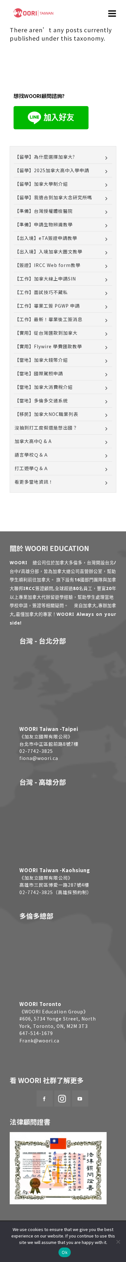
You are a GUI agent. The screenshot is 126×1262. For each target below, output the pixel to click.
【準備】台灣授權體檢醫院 (44, 211)
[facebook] (45, 1098)
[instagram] (62, 1098)
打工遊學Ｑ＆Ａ (31, 468)
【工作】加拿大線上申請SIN (45, 278)
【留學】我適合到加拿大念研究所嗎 (53, 197)
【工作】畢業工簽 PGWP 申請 (47, 305)
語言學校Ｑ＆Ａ (31, 454)
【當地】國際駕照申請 (39, 373)
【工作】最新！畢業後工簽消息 (48, 319)
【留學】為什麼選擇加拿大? (45, 156)
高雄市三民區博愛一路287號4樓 (54, 885)
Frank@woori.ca (39, 1040)
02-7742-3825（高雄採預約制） (55, 892)
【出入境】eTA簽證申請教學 (46, 238)
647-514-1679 (36, 1033)
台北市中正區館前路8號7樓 (49, 744)
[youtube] (80, 1098)
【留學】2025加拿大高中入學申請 (52, 170)
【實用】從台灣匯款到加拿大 (46, 333)
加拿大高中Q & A (33, 441)
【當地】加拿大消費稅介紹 (44, 387)
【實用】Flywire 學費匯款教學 (48, 346)
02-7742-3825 (36, 751)
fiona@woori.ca (38, 758)
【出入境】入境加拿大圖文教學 (48, 251)
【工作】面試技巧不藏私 (41, 292)
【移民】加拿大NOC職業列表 (46, 414)
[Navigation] (112, 13)
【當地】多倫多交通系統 (41, 400)
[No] (118, 1241)
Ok (65, 1252)
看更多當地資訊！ (34, 481)
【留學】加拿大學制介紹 (41, 184)
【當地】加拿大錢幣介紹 (41, 360)
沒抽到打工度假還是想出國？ (46, 427)
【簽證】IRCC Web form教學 (47, 265)
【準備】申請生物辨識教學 (44, 224)
